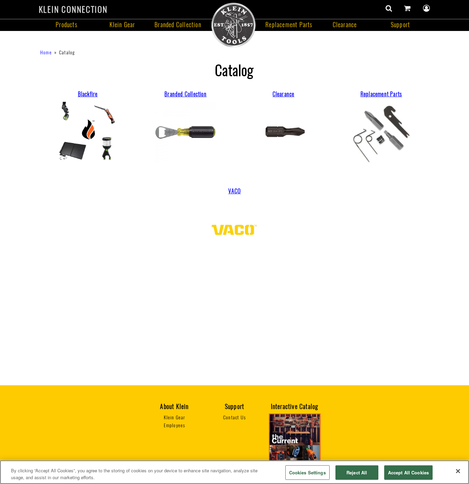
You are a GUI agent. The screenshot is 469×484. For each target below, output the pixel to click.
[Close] (458, 471)
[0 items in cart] (407, 8)
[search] (389, 8)
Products (67, 24)
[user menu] (426, 8)
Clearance (345, 24)
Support (400, 24)
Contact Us (234, 417)
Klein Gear (122, 24)
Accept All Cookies (408, 472)
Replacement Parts (288, 24)
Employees (174, 425)
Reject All (356, 472)
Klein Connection (73, 9)
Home (46, 52)
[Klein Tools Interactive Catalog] (295, 446)
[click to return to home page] (233, 24)
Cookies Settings (307, 472)
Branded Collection (178, 24)
